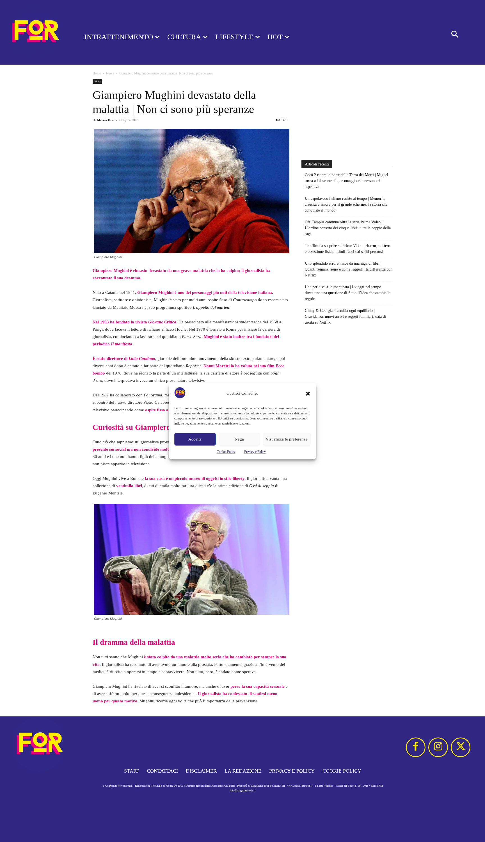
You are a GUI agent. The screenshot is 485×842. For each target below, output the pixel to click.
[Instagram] (438, 747)
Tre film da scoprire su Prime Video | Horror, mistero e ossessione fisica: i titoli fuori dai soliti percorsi (347, 249)
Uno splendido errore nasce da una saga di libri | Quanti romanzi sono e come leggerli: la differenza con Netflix (348, 269)
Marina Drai (105, 120)
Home (97, 73)
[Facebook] (415, 747)
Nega (239, 439)
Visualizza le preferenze (287, 439)
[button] (308, 393)
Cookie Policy (226, 452)
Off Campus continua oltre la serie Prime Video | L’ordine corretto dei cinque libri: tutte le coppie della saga (348, 228)
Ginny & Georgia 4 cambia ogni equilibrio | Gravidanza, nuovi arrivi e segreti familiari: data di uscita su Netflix (345, 316)
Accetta (195, 439)
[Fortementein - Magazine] (35, 32)
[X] (460, 747)
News (110, 73)
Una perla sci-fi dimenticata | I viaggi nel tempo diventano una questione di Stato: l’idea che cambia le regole (347, 293)
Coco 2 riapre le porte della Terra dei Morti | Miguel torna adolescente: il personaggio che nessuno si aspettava (346, 181)
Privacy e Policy (255, 452)
